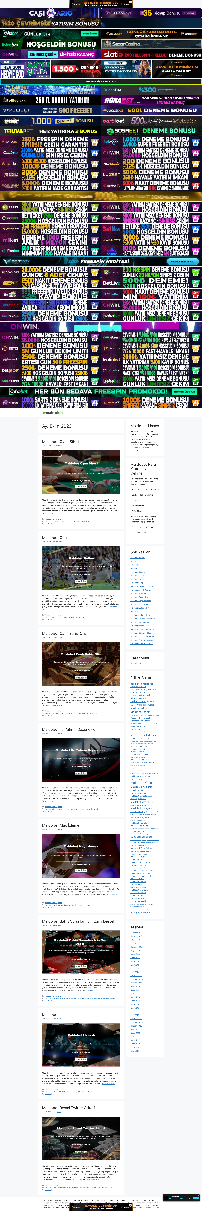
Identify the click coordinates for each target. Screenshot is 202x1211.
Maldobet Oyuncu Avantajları (142, 637)
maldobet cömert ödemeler (137, 765)
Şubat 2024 (135, 997)
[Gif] (101, 196)
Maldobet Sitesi (137, 859)
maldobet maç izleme (139, 826)
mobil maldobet (150, 904)
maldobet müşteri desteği (139, 834)
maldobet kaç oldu (139, 817)
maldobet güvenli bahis (138, 799)
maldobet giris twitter (140, 776)
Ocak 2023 (135, 1044)
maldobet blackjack (151, 724)
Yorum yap (48, 523)
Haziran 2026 (136, 936)
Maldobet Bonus (137, 726)
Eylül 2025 (134, 943)
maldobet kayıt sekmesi (149, 814)
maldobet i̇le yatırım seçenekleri (68, 809)
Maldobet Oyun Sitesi (60, 441)
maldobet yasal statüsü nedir (138, 893)
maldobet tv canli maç (140, 873)
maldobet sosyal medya (140, 862)
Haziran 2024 (136, 983)
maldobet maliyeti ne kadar (137, 820)
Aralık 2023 (135, 1004)
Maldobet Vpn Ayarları (139, 622)
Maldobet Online (56, 537)
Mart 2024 (134, 994)
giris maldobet (152, 689)
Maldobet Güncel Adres (138, 793)
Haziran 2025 (136, 947)
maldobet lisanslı (86, 1091)
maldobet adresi (139, 708)
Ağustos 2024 (136, 976)
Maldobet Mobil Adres (139, 626)
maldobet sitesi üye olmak (89, 809)
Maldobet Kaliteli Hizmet (140, 593)
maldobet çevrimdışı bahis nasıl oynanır (88, 998)
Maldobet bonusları (137, 729)
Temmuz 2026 (136, 933)
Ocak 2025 (135, 958)
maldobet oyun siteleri (153, 840)
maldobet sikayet (137, 857)
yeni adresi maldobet (139, 909)
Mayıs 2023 (135, 1029)
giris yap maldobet (138, 692)
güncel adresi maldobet (140, 695)
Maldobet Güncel (137, 576)
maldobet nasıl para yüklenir (138, 840)
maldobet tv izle (137, 879)
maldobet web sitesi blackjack (138, 887)
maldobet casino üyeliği (136, 762)
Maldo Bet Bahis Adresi (136, 715)
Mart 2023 (134, 1037)
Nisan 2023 (135, 1033)
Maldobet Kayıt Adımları (152, 812)
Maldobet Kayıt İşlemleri (140, 601)
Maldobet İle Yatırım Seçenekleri (70, 729)
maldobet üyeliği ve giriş (137, 904)
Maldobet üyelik (138, 901)
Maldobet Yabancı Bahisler (141, 615)
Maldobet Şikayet (137, 572)
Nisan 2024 (135, 990)
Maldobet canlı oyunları (138, 752)
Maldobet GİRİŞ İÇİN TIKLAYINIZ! (101, 81)
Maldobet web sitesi (137, 884)
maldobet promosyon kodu (141, 854)
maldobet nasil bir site (67, 521)
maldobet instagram (73, 1091)
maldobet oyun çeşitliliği (152, 842)
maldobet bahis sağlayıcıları (151, 715)
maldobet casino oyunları (139, 754)
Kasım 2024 (135, 965)
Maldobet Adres (50, 617)
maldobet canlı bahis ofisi (69, 713)
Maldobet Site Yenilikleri (140, 633)
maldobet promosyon (140, 851)
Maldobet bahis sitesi (140, 721)
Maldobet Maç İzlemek (61, 825)
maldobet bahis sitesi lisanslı (55, 1091)
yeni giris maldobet (140, 912)
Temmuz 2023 (136, 1022)
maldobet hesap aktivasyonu (138, 805)
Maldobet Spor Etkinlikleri (141, 597)
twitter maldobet (137, 907)
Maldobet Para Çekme (141, 848)
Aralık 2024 (135, 961)
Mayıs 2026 (135, 940)
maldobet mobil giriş (52, 521)
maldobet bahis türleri (137, 724)
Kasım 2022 (135, 1051)
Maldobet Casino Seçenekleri (142, 619)
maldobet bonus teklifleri (138, 732)
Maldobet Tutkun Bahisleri (141, 644)
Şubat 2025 (135, 954)
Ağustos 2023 (136, 1019)
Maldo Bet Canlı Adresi (136, 741)
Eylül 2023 (134, 1015)
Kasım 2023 (135, 1008)
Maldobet (134, 565)
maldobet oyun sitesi (83, 521)
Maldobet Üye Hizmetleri (141, 604)
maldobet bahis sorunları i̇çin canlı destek (59, 998)
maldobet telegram (137, 870)
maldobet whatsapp (85, 905)
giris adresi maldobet (137, 690)
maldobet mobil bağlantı (151, 828)
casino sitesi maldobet (138, 687)
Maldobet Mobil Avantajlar (137, 828)
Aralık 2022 (135, 1047)
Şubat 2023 (135, 1040)
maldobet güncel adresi (141, 796)
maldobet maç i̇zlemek (52, 905)
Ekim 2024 (134, 968)
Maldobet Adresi (137, 558)
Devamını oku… (48, 513)
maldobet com (150, 762)
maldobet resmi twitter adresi (82, 1187)
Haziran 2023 (136, 1026)
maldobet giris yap (138, 779)
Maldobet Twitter (138, 881)
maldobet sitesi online (76, 617)
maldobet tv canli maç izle (102, 1187)
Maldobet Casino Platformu (137, 757)
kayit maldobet (138, 701)
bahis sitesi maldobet (52, 713)
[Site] (50, 141)
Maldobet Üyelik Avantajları (142, 590)
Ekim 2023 (134, 1011)
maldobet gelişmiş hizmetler (138, 770)
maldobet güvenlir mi (141, 801)
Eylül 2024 (134, 972)
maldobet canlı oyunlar (138, 749)
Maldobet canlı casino (139, 746)
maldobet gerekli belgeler (137, 773)
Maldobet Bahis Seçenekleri (140, 718)
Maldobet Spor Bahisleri (138, 865)
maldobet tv (149, 870)
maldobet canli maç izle (140, 738)
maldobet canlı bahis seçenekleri (141, 744)
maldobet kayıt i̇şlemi (136, 814)
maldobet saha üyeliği (69, 905)
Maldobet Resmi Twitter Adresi (68, 1108)
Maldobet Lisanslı (57, 1014)
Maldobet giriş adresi (141, 786)
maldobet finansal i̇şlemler (88, 713)
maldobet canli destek (143, 735)
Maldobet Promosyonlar (53, 519)
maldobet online (62, 617)
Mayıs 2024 (135, 986)
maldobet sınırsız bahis (138, 868)
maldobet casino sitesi (139, 760)
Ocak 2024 (135, 1001)
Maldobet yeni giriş (109, 998)
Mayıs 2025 (135, 951)
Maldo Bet (134, 568)
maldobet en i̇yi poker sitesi (137, 768)
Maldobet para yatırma (138, 845)
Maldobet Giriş (136, 561)
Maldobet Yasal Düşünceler (142, 586)
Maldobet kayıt (137, 811)
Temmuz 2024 (136, 979)
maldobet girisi (152, 773)
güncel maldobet (138, 698)
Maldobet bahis (140, 711)
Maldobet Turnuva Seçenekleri (143, 640)
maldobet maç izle (138, 823)
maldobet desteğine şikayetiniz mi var (58, 1187)
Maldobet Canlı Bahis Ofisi (65, 633)
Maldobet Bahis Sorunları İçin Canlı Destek (78, 921)
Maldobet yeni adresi (139, 895)
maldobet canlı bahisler (150, 741)
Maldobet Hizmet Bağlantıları (142, 629)
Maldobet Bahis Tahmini (140, 608)
